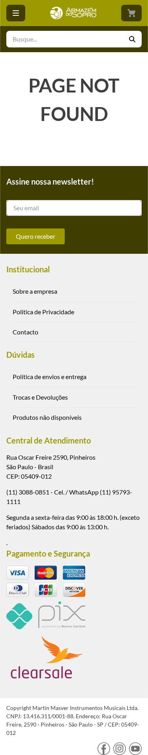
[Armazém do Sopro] (73, 13)
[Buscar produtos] (135, 39)
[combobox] (74, 39)
